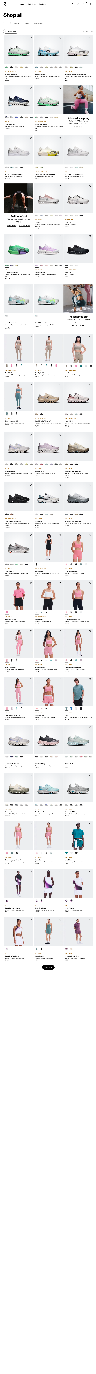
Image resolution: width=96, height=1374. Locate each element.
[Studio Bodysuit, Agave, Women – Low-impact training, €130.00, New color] (48, 931)
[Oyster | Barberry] (66, 414)
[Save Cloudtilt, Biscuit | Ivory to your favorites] (60, 186)
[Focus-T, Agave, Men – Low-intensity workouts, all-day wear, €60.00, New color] (78, 691)
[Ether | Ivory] (56, 215)
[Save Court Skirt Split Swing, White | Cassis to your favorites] (31, 871)
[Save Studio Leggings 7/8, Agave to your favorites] (31, 384)
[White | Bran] (51, 215)
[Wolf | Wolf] (51, 67)
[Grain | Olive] (7, 804)
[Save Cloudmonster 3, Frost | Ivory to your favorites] (31, 435)
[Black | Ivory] (56, 265)
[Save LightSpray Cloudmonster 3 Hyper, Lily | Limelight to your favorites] (90, 38)
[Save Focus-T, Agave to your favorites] (90, 679)
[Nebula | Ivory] (12, 756)
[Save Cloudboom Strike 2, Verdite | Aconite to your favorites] (31, 236)
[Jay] (71, 708)
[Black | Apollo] (76, 67)
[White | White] (41, 756)
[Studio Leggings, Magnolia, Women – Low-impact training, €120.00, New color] (18, 643)
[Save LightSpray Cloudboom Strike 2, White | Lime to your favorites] (60, 138)
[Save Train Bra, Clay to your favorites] (90, 336)
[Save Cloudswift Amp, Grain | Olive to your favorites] (31, 775)
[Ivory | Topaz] (36, 67)
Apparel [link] (26, 23)
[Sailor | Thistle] (51, 464)
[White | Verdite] (7, 67)
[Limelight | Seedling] (46, 67)
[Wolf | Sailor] (17, 117)
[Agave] (7, 414)
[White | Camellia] (41, 464)
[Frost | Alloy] (71, 265)
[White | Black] (66, 215)
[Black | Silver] (46, 756)
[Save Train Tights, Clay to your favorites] (31, 336)
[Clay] (7, 365)
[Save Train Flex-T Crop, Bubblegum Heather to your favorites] (31, 583)
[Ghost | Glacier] (41, 67)
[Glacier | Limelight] (86, 756)
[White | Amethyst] (71, 167)
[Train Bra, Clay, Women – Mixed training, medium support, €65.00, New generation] (78, 348)
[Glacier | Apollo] (26, 804)
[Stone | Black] (17, 804)
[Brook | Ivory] (12, 117)
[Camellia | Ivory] (41, 265)
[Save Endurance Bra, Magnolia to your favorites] (60, 679)
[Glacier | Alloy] (41, 804)
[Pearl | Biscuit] (56, 756)
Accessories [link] (38, 23)
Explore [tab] (42, 4)
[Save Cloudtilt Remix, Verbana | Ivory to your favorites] (60, 236)
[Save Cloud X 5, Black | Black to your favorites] (90, 236)
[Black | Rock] (81, 804)
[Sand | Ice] (36, 414)
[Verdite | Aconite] (7, 265)
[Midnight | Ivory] (7, 117)
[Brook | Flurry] (17, 756)
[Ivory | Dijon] (21, 67)
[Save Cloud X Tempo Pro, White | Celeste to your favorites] (31, 286)
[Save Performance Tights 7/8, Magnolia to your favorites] (31, 679)
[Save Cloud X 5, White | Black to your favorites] (90, 186)
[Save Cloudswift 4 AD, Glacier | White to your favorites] (90, 775)
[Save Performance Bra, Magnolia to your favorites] (60, 631)
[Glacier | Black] (76, 804)
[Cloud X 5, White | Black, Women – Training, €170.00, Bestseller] (78, 198)
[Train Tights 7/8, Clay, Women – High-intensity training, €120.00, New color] (48, 348)
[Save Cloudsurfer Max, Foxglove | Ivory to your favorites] (60, 435)
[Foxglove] (56, 660)
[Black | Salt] (36, 756)
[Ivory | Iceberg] (12, 564)
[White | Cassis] (7, 901)
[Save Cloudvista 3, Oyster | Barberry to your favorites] (90, 384)
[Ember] (41, 365)
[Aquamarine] (51, 660)
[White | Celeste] (7, 315)
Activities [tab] (32, 4)
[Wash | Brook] (12, 167)
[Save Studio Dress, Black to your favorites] (60, 535)
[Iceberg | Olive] (31, 117)
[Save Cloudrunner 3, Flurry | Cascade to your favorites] (60, 775)
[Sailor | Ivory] (46, 804)
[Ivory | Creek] (71, 756)
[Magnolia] (66, 564)
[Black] (17, 365)
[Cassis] (66, 949)
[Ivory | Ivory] (21, 564)
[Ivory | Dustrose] (26, 117)
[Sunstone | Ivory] (46, 265)
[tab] (72, 4)
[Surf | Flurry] (66, 756)
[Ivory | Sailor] (76, 756)
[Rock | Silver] (56, 67)
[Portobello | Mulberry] (12, 514)
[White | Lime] (36, 167)
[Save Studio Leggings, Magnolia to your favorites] (31, 631)
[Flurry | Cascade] (36, 804)
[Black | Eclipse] (21, 117)
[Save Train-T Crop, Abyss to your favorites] (90, 823)
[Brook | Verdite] (46, 514)
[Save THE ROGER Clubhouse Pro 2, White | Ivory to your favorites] (31, 138)
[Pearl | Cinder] (71, 414)
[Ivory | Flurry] (46, 464)
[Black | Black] (12, 67)
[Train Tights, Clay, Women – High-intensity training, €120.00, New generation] (18, 348)
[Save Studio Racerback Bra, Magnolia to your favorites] (90, 535)
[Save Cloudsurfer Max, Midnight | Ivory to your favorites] (31, 88)
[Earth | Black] (71, 514)
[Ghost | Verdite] (51, 804)
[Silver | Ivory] (51, 265)
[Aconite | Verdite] (12, 265)
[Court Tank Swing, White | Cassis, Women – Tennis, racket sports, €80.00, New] (48, 883)
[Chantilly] (71, 949)
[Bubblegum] (12, 365)
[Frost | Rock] (26, 67)
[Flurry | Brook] (76, 167)
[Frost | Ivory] (7, 464)
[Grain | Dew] (81, 167)
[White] (86, 365)
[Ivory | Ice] (76, 215)
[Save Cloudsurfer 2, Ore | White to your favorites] (31, 535)
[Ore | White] (7, 564)
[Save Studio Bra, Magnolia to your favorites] (60, 823)
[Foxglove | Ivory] (36, 464)
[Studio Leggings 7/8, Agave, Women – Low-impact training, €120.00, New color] (18, 396)
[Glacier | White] (66, 804)
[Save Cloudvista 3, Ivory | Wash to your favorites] (60, 485)
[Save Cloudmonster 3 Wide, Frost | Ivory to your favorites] (31, 727)
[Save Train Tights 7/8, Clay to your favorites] (60, 336)
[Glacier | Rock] (66, 514)
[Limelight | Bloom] (71, 67)
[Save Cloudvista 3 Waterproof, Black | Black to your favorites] (31, 485)
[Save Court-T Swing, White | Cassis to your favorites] (90, 871)
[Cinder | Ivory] (17, 464)
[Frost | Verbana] (41, 117)
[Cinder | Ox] (71, 464)
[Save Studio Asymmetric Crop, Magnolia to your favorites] (90, 583)
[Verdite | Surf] (17, 564)
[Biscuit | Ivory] (36, 215)
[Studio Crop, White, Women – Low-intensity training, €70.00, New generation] (48, 595)
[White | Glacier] (17, 67)
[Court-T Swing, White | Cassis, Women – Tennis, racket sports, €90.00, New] (78, 883)
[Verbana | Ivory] (36, 265)
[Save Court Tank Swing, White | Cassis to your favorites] (60, 871)
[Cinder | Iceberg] (46, 215)
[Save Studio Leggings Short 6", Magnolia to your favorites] (31, 823)
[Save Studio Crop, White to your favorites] (60, 583)
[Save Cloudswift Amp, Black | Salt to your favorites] (60, 727)
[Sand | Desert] (51, 756)
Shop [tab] (22, 4)
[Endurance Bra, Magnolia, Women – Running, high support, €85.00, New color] (48, 691)
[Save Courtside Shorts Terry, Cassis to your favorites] (90, 919)
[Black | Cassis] (41, 901)
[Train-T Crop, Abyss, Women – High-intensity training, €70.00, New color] (78, 835)
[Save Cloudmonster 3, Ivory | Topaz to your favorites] (60, 38)
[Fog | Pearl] (51, 514)
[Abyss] (21, 365)
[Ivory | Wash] (36, 514)
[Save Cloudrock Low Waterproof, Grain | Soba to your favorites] (90, 435)
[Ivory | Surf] (71, 215)
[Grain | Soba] (66, 464)
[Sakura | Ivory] (21, 464)
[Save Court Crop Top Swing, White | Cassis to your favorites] (31, 919)
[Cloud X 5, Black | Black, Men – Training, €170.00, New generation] (78, 248)
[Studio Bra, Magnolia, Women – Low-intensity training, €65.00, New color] (48, 835)
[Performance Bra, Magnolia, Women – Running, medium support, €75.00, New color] (48, 643)
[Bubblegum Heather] (7, 612)
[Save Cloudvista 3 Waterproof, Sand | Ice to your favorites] (60, 384)
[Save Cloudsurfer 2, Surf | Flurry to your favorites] (90, 727)
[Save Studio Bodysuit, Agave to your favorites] (60, 919)
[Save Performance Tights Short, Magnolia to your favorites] (90, 631)
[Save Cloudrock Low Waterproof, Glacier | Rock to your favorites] (90, 485)
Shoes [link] (16, 23)
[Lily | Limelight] (66, 67)
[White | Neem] (17, 167)
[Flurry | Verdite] (81, 67)
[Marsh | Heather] (41, 215)
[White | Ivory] (7, 167)
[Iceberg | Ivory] (61, 464)
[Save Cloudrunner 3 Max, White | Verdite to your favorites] (31, 38)
